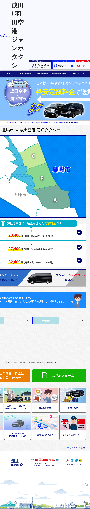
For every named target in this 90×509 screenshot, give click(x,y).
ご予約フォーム (63, 375)
